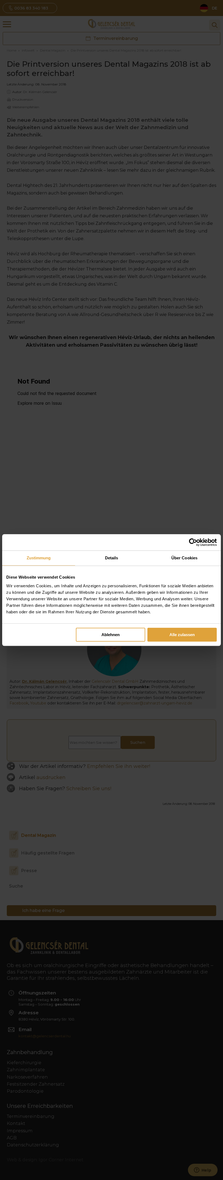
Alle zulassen (182, 634)
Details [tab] (111, 558)
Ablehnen (110, 634)
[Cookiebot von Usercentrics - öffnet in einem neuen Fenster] (193, 542)
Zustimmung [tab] (39, 558)
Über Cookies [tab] (184, 558)
